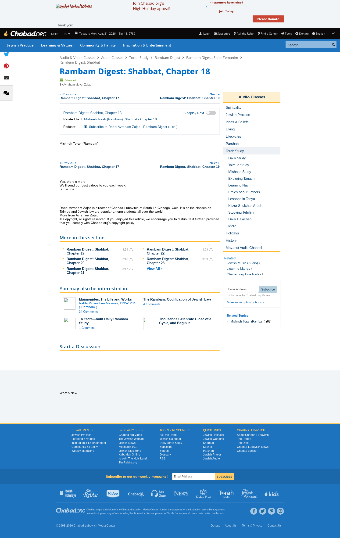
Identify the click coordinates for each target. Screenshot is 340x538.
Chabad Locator (247, 450)
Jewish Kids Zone (130, 450)
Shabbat (208, 443)
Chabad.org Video (130, 435)
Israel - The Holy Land (133, 458)
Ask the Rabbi (245, 34)
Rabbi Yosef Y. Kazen (141, 513)
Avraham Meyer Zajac (77, 84)
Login (206, 34)
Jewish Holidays (213, 435)
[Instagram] (280, 511)
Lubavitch (136, 509)
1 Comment (87, 328)
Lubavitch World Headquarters (207, 509)
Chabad (125, 509)
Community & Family (98, 45)
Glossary (165, 454)
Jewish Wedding (213, 439)
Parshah (208, 450)
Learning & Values (57, 45)
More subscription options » (245, 302)
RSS (162, 458)
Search (164, 450)
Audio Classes (112, 57)
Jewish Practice (20, 45)
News (181, 493)
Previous (89, 96)
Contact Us (275, 525)
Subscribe (166, 446)
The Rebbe (244, 439)
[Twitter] (262, 511)
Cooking (204, 493)
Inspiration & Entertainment (147, 45)
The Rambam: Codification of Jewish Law (177, 299)
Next (190, 96)
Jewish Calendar (170, 439)
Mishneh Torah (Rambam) (247, 321)
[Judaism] (25, 33)
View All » (155, 269)
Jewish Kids (272, 493)
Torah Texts (226, 493)
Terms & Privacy (252, 525)
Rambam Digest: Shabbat (80, 62)
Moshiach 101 (128, 446)
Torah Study (139, 57)
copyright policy (122, 223)
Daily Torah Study (171, 443)
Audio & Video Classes (77, 57)
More (232, 226)
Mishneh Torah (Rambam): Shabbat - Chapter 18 (120, 119)
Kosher (207, 446)
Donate (303, 34)
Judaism (180, 513)
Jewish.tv (113, 493)
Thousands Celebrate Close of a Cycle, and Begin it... (185, 321)
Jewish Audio (211, 458)
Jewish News (127, 443)
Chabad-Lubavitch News (252, 446)
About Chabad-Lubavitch (253, 435)
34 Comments (88, 311)
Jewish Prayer (212, 454)
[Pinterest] (271, 511)
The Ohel (243, 443)
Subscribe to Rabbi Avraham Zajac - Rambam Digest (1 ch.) (133, 127)
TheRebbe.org (128, 462)
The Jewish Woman (131, 439)
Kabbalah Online (129, 454)
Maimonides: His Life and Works (105, 299)
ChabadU (136, 493)
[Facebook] (253, 511)
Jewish (194, 513)
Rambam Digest (167, 57)
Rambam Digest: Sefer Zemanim (212, 57)
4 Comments (152, 304)
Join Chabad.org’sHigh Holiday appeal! (151, 5)
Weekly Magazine (83, 450)
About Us (230, 525)
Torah (170, 513)
